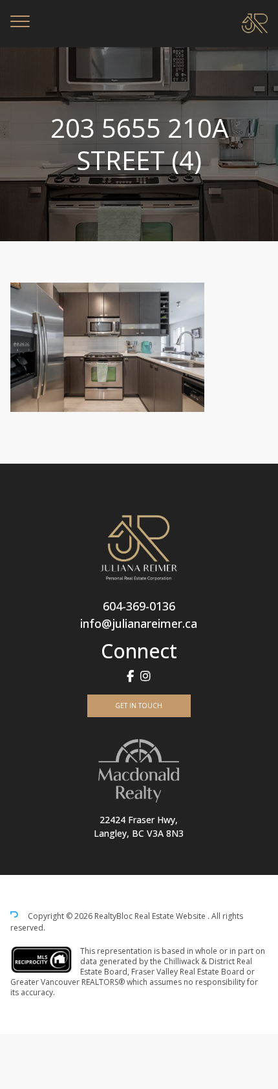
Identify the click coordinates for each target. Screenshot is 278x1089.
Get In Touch (138, 705)
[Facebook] (130, 676)
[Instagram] (145, 676)
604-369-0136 (139, 606)
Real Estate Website (171, 916)
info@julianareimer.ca (138, 623)
